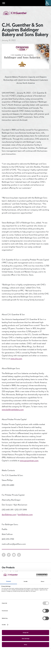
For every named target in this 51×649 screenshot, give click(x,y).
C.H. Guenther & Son (17, 13)
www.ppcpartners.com (29, 460)
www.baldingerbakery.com (13, 409)
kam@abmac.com (25, 514)
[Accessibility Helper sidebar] (48, 3)
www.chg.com (16, 358)
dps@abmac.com (9, 514)
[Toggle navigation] (3, 3)
